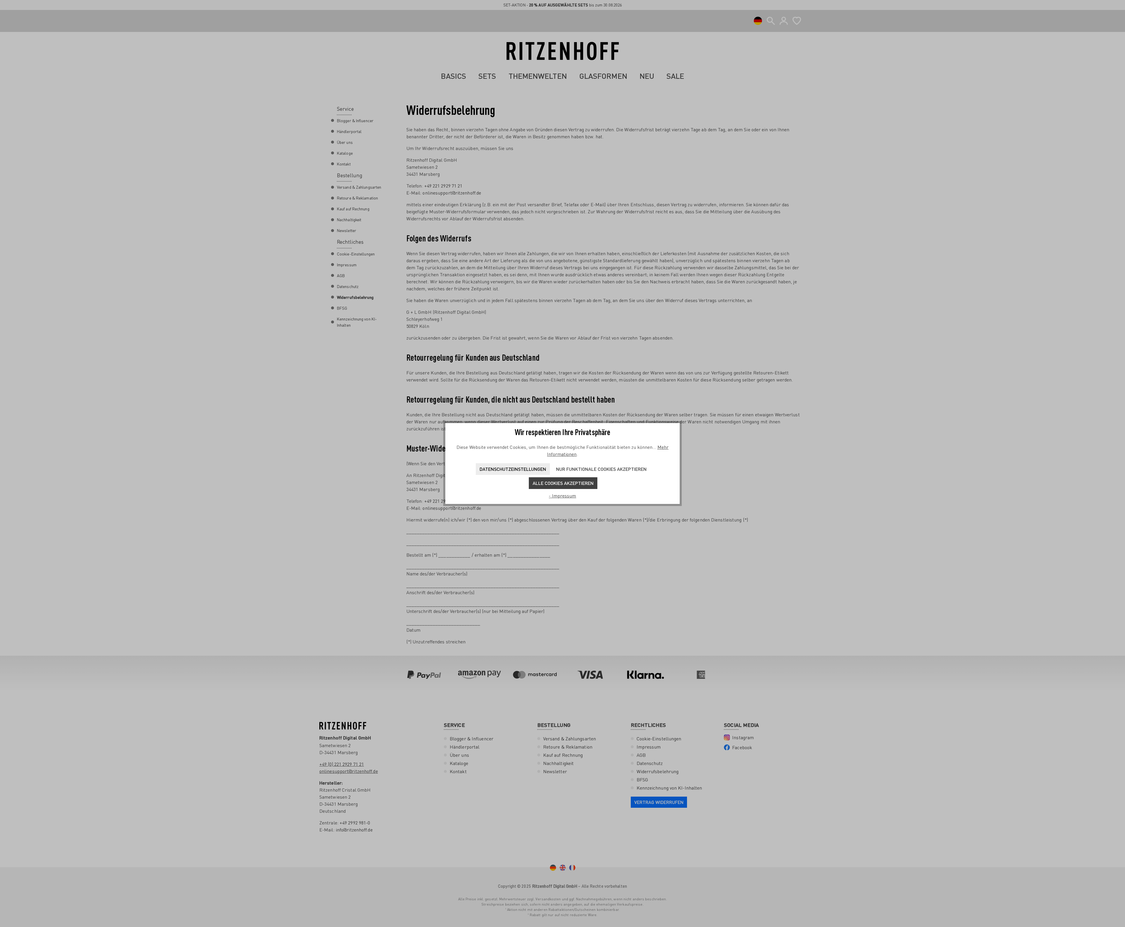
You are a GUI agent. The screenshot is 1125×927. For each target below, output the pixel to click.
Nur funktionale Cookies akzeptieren (601, 469)
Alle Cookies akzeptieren (563, 483)
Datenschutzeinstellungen (513, 469)
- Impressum (562, 496)
